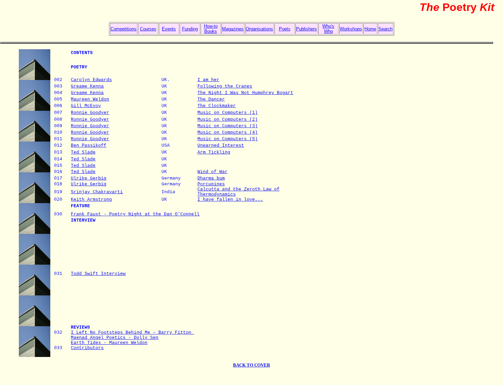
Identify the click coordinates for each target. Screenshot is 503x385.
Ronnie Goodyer (90, 139)
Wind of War (212, 171)
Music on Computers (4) (227, 132)
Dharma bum (211, 178)
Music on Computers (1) (227, 112)
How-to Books (211, 29)
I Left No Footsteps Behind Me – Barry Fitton (132, 332)
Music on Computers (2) (227, 119)
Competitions (124, 28)
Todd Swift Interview (98, 273)
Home (370, 28)
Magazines (233, 28)
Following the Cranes (224, 86)
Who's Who (328, 29)
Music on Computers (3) (227, 126)
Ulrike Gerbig (88, 178)
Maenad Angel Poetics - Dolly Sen (114, 337)
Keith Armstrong (91, 199)
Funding (190, 28)
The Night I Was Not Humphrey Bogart (245, 92)
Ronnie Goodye (88, 112)
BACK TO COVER (251, 365)
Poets (285, 28)
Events (169, 28)
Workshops (351, 28)
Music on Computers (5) (227, 139)
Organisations (259, 28)
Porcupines (211, 184)
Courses (148, 28)
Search (385, 28)
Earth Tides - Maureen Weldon (109, 342)
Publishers (306, 28)
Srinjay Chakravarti (97, 192)
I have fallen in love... (230, 199)
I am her (208, 79)
